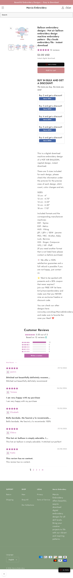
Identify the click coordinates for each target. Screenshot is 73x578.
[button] (2, 7)
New (23, 494)
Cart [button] (69, 7)
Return (8, 494)
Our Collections (28, 505)
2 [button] (33, 469)
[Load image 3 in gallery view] (25, 47)
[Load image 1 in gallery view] (11, 47)
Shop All (25, 499)
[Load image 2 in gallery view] (18, 47)
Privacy (40, 494)
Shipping (9, 499)
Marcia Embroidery (18, 568)
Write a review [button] (36, 356)
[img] (12, 368)
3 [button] (36, 469)
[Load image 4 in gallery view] (32, 47)
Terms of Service (43, 499)
